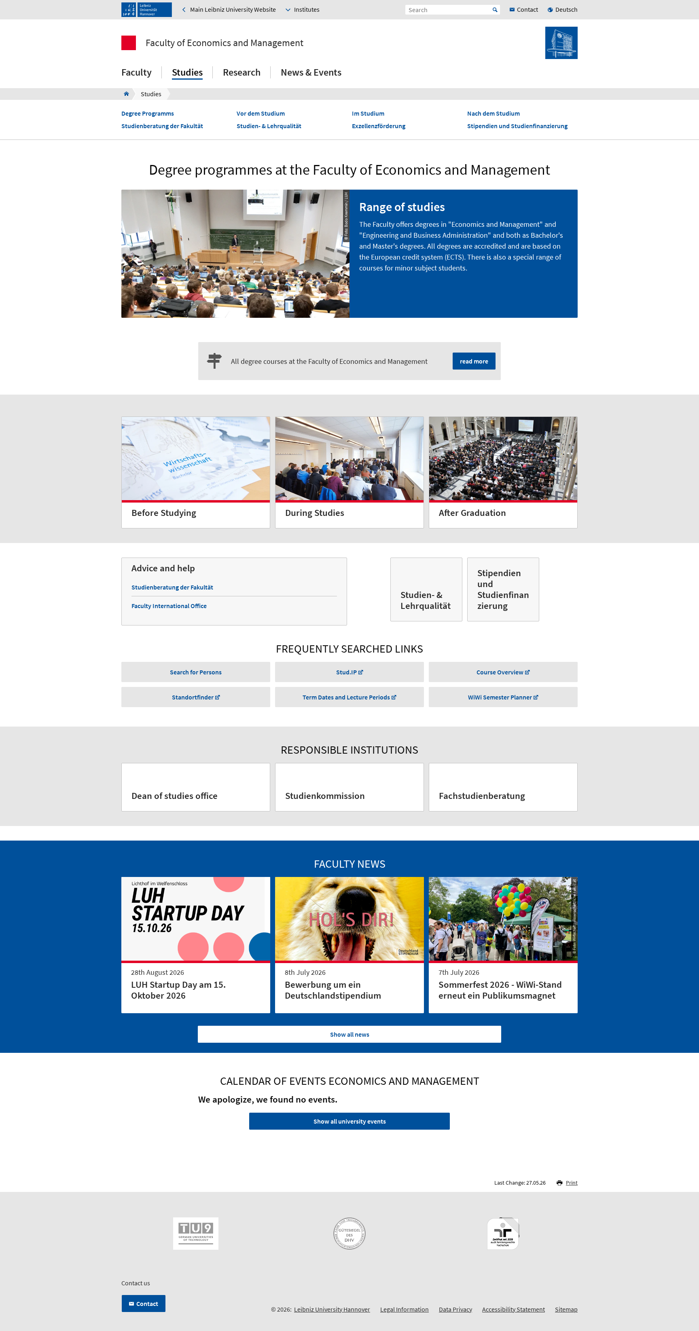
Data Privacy (455, 1309)
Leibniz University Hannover (332, 1309)
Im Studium (368, 113)
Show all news (349, 1034)
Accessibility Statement (513, 1309)
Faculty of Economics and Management (224, 43)
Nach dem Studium (493, 113)
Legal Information (404, 1309)
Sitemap (566, 1309)
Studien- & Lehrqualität (269, 126)
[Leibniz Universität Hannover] (146, 9)
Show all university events (349, 1121)
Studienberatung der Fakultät (162, 126)
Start (495, 10)
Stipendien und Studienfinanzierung (517, 126)
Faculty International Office (169, 606)
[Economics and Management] (123, 93)
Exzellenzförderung (378, 126)
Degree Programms (147, 113)
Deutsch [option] (566, 9)
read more (474, 361)
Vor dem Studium (261, 113)
